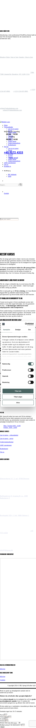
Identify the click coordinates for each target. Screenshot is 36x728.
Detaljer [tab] (18, 329)
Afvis (18, 402)
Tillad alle (18, 391)
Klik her (2, 669)
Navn (2, 715)
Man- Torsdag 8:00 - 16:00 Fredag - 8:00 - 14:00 (12, 426)
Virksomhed (4, 717)
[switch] (31, 370)
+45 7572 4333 (13, 152)
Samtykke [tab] (6, 329)
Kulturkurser (4, 449)
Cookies (2, 680)
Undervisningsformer (6, 442)
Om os (2, 452)
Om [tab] (29, 329)
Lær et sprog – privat (6, 438)
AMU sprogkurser (6, 445)
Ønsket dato (4, 723)
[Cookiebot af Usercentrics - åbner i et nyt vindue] (25, 324)
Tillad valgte (18, 397)
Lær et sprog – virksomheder (9, 435)
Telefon (2, 721)
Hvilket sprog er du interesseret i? (11, 725)
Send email (13, 158)
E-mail (2, 719)
